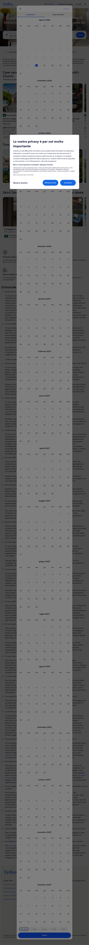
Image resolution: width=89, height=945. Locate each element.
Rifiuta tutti (50, 183)
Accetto (68, 183)
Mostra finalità (20, 183)
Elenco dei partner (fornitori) (23, 175)
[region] (44, 162)
